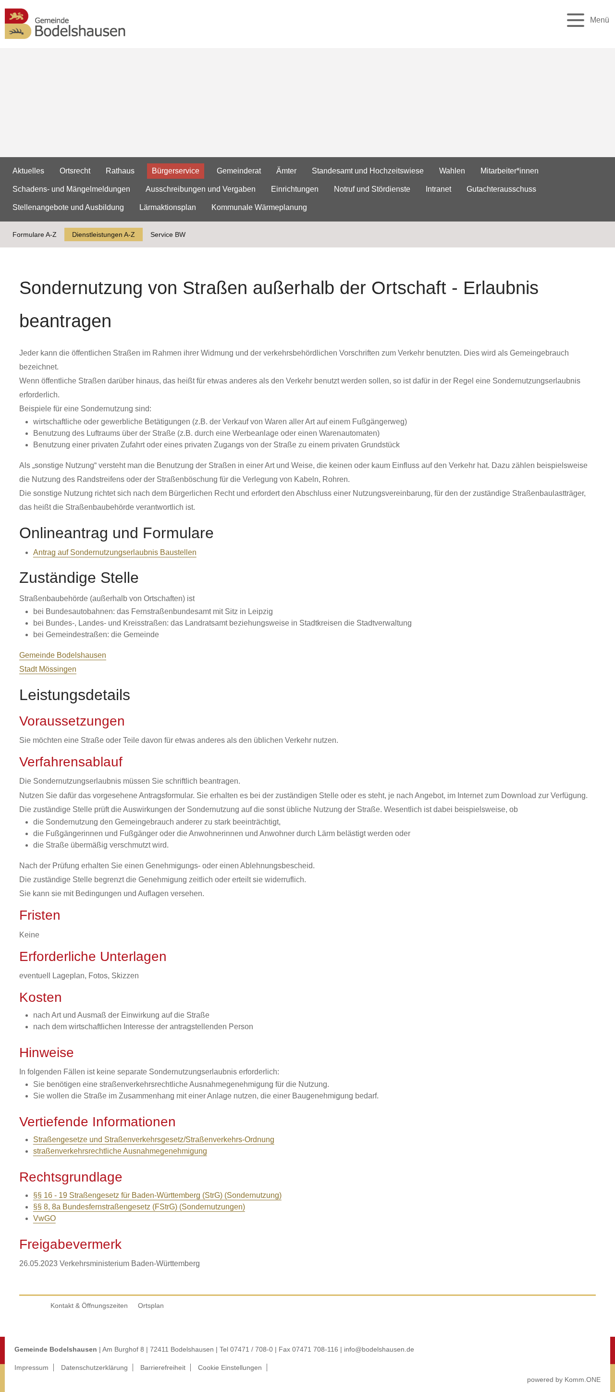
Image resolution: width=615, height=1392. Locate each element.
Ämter (286, 171)
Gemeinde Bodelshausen (62, 655)
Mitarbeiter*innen (509, 171)
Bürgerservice (175, 171)
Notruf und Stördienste (372, 189)
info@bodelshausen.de (379, 1349)
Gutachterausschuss (501, 189)
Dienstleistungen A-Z (103, 234)
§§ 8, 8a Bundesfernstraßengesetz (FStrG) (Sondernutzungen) (139, 1207)
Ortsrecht (75, 171)
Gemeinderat (239, 171)
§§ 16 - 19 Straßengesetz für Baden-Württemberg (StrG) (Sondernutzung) (157, 1195)
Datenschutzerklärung (94, 1367)
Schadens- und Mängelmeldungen (71, 189)
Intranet (438, 189)
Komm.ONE (583, 1379)
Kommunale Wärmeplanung (259, 207)
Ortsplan (151, 1305)
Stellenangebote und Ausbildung (68, 207)
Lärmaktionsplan (167, 207)
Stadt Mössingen (47, 669)
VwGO (44, 1218)
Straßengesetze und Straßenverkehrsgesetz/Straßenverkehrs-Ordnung (153, 1139)
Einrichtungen (295, 189)
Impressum (31, 1367)
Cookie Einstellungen (230, 1367)
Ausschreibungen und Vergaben (201, 189)
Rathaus (120, 171)
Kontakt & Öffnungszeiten (89, 1305)
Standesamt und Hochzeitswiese (368, 171)
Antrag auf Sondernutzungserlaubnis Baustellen (115, 552)
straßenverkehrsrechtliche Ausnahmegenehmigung (120, 1151)
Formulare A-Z (34, 234)
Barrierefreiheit (162, 1367)
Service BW (167, 234)
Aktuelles (28, 171)
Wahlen (452, 171)
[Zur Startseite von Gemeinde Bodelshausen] (65, 41)
